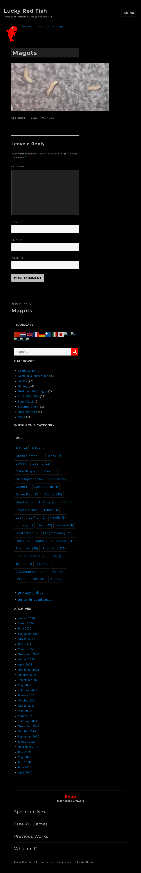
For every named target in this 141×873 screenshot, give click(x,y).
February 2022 (27, 690)
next (44, 525)
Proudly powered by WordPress (75, 862)
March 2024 (26, 649)
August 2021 (26, 705)
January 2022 (27, 695)
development (30, 479)
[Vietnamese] (29, 339)
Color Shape (28, 471)
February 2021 (27, 721)
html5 (67, 502)
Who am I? (26, 848)
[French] (36, 334)
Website (17, 257)
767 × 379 (47, 117)
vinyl (58, 571)
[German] (42, 334)
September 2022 (28, 679)
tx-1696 (24, 564)
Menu (129, 13)
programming (58, 533)
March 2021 (26, 715)
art (21, 448)
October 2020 (27, 731)
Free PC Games (31, 824)
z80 (39, 579)
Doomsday (60, 479)
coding (41, 463)
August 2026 (26, 618)
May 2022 (24, 685)
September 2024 (28, 633)
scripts (44, 540)
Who (22, 579)
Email (16, 239)
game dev (28, 494)
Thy (57, 556)
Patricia (65, 525)
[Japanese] (61, 334)
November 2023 (28, 654)
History (23, 386)
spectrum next (32, 556)
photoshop (27, 533)
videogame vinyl (32, 571)
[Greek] (48, 334)
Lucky (51, 510)
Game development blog (34, 375)
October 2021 (27, 700)
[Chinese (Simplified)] (17, 334)
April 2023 (25, 664)
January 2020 (27, 741)
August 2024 (26, 638)
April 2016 (25, 772)
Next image (56, 26)
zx (55, 579)
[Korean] (67, 334)
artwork (41, 448)
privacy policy (31, 592)
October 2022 (27, 674)
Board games (29, 456)
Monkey (24, 525)
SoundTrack (26, 401)
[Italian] (55, 334)
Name (16, 221)
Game (23, 486)
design (52, 471)
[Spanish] (23, 339)
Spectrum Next (28, 406)
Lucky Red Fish (25, 11)
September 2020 (28, 736)
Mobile (58, 517)
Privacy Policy (44, 862)
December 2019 (28, 746)
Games (22, 381)
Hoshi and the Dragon (32, 391)
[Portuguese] (74, 334)
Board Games (27, 370)
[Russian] (17, 339)
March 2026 (26, 623)
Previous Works (31, 836)
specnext (27, 548)
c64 (22, 463)
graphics (25, 502)
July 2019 (24, 751)
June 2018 (24, 767)
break (55, 456)
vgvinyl (45, 564)
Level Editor (28, 510)
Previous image (33, 26)
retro (24, 540)
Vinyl (21, 417)
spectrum (54, 548)
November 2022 (28, 669)
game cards (46, 486)
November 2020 (28, 726)
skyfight (65, 540)
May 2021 (24, 710)
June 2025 (24, 628)
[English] (30, 334)
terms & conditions (35, 599)
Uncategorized (27, 411)
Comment (19, 166)
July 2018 (24, 762)
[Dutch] (23, 334)
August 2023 (26, 659)
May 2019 (24, 757)
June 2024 (24, 643)
